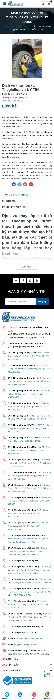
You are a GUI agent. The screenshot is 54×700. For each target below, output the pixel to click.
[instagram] (30, 280)
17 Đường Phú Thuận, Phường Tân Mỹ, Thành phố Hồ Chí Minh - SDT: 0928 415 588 (30, 591)
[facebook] (23, 280)
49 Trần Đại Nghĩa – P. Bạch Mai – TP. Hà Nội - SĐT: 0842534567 (29, 393)
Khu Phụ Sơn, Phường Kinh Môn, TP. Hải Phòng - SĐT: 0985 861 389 (30, 500)
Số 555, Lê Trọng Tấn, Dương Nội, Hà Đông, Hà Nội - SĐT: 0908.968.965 (29, 368)
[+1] (31, 184)
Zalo (20, 698)
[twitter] (16, 280)
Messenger (6, 698)
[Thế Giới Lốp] (16, 3)
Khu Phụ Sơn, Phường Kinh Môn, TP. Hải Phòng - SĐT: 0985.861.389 (29, 450)
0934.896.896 (36, 638)
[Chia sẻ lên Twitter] (19, 184)
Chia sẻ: (6, 184)
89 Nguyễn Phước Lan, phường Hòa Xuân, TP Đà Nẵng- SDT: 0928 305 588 (28, 604)
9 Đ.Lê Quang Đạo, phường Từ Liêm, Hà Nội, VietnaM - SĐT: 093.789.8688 (29, 356)
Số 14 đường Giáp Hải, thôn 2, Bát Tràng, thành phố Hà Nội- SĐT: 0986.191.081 (29, 381)
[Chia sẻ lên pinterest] (25, 184)
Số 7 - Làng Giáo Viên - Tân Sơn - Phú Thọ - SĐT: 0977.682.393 (28, 513)
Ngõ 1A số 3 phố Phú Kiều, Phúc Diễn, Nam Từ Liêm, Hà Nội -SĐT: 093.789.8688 (30, 617)
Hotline (34, 698)
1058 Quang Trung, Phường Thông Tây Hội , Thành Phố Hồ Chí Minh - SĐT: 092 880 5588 (29, 551)
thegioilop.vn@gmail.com (25, 644)
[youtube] (37, 280)
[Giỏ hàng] (48, 4)
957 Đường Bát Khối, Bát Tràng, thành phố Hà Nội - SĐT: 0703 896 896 (29, 406)
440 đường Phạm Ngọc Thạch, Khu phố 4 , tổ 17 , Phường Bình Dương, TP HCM (28, 538)
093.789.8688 (22, 638)
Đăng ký (42, 301)
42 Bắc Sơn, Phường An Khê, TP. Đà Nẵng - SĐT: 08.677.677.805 (28, 526)
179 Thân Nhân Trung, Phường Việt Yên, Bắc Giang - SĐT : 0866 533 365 (29, 428)
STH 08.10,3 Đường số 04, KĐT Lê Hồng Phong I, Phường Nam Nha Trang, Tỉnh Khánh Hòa (29, 570)
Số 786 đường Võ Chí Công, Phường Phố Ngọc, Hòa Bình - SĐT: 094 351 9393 (30, 475)
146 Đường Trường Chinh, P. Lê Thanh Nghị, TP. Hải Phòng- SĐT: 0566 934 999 (30, 463)
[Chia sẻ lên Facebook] (14, 184)
